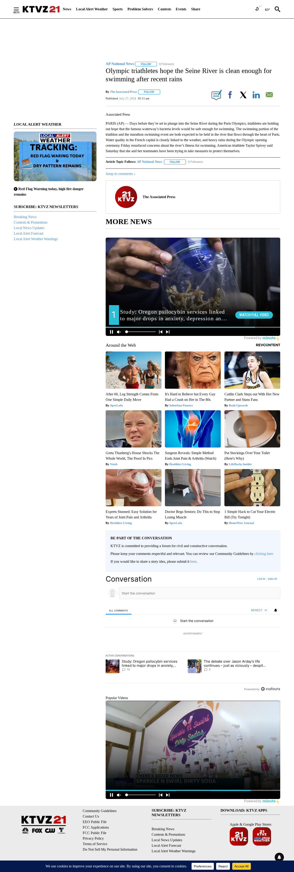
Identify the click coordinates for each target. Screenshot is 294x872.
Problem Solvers (140, 9)
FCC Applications (96, 827)
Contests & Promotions (30, 222)
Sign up (272, 578)
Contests (164, 9)
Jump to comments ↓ (121, 174)
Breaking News (25, 217)
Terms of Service (95, 844)
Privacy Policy (93, 838)
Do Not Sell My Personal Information (110, 849)
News (67, 9)
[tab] (118, 610)
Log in (261, 578)
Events (181, 9)
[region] (193, 634)
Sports (118, 9)
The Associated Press (123, 91)
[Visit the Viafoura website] (270, 689)
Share (195, 9)
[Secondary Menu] (20, 9)
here (193, 561)
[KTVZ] (41, 9)
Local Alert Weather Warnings (36, 239)
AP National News (149, 161)
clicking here (263, 554)
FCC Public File (94, 833)
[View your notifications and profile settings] (275, 610)
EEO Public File (95, 822)
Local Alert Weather (92, 9)
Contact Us (91, 816)
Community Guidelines (99, 811)
